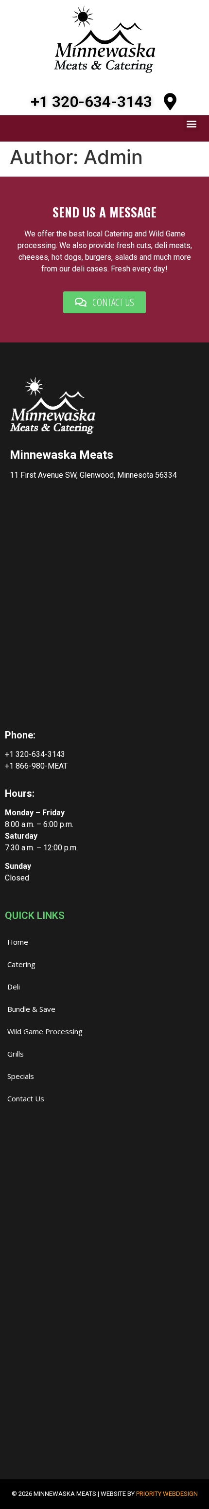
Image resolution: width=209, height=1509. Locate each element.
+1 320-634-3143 (91, 101)
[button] (191, 123)
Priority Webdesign (167, 1493)
